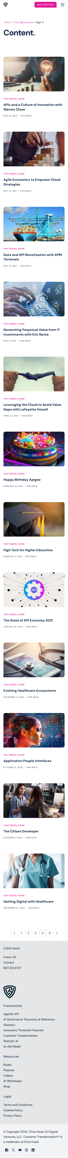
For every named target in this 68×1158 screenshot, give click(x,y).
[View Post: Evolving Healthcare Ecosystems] (33, 660)
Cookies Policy (13, 1110)
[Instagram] (26, 1150)
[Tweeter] (13, 1150)
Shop (6, 1086)
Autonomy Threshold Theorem (23, 1030)
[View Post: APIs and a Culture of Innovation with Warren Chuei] (33, 74)
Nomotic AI (10, 1041)
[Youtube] (20, 1150)
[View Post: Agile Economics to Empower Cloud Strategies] (33, 149)
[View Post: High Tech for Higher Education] (33, 519)
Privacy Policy (12, 1116)
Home (7, 22)
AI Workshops (12, 1081)
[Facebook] (6, 1150)
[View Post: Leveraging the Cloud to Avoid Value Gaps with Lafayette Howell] (33, 374)
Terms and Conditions (17, 1105)
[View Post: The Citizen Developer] (33, 800)
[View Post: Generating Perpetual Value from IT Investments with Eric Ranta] (33, 299)
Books (7, 1065)
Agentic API (11, 1014)
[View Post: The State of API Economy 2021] (33, 589)
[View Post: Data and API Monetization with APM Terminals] (33, 224)
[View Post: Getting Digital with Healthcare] (33, 871)
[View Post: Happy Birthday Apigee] (33, 449)
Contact (8, 962)
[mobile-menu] (62, 5)
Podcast (8, 1070)
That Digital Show (23, 22)
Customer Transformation (20, 1036)
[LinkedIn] (33, 1150)
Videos (8, 1075)
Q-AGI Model (12, 1046)
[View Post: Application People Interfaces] (33, 730)
